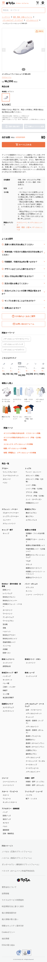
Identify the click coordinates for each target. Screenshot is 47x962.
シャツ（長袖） (31, 485)
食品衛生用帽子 (8, 697)
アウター (5, 468)
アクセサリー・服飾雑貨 (10, 808)
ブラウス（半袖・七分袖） (35, 496)
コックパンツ (30, 663)
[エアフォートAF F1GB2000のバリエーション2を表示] (42, 366)
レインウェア (7, 593)
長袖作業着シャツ (9, 642)
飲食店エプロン (30, 509)
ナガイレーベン (22, 222)
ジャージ (5, 778)
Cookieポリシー (8, 932)
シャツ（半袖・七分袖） (34, 489)
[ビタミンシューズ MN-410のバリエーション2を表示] (21, 367)
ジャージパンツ (8, 785)
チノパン (29, 591)
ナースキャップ (31, 765)
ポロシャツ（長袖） (33, 475)
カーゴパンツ (7, 610)
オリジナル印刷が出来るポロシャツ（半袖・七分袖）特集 (23, 439)
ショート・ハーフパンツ (34, 594)
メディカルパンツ (32, 726)
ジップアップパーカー (11, 516)
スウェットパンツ (9, 523)
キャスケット (7, 680)
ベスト (5, 483)
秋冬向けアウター (9, 635)
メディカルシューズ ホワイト (14, 350)
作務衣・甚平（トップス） (35, 782)
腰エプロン (30, 516)
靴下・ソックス (31, 799)
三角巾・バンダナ (9, 687)
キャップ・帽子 (7, 530)
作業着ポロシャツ (32, 503)
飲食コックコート (8, 659)
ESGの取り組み (8, 945)
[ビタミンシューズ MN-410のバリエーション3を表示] (23, 367)
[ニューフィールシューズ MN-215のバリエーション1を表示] (10, 366)
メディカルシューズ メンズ (13, 344)
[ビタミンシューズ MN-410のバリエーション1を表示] (19, 367)
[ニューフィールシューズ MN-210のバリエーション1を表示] (2, 366)
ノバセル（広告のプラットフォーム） (17, 852)
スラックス (30, 587)
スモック (29, 564)
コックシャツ (7, 663)
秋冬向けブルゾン (9, 597)
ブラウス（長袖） (32, 492)
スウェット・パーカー (10, 509)
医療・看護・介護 (23, 227)
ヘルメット (7, 631)
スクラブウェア (8, 707)
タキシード (7, 479)
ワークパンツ (7, 614)
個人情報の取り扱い (10, 919)
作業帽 (5, 649)
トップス (28, 468)
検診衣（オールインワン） (35, 747)
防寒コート (7, 590)
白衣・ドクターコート (34, 710)
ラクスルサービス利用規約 (13, 900)
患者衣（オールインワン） (35, 743)
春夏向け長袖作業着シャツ (35, 545)
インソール (7, 646)
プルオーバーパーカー (11, 513)
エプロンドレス (31, 520)
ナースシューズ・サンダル (35, 761)
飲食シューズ (29, 673)
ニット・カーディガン (34, 499)
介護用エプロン (31, 750)
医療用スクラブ (7, 704)
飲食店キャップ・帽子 (10, 673)
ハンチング (7, 676)
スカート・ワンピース (10, 791)
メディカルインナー (33, 772)
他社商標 (5, 939)
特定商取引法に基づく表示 (13, 906)
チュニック (30, 717)
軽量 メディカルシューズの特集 (15, 448)
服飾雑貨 (6, 830)
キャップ (6, 533)
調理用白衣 (7, 666)
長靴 (4, 628)
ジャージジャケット (10, 782)
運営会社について (9, 887)
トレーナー (7, 520)
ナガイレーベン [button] (6, 77)
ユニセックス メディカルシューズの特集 (18, 444)
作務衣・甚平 (29, 778)
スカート (6, 795)
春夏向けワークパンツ (34, 577)
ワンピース (7, 799)
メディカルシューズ (33, 757)
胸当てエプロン (31, 513)
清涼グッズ (7, 819)
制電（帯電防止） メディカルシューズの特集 (20, 453)
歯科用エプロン (31, 754)
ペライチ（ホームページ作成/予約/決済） (19, 871)
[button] (39, 31)
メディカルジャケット (34, 713)
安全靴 (5, 624)
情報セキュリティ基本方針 (13, 926)
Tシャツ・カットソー (33, 472)
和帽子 (5, 690)
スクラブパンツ (8, 711)
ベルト (5, 826)
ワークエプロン (8, 621)
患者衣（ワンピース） (34, 736)
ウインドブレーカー (10, 472)
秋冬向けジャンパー (10, 600)
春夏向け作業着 (30, 530)
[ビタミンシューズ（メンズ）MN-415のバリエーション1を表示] (26, 366)
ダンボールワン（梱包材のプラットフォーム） (21, 864)
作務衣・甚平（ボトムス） (35, 785)
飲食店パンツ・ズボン (33, 659)
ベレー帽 (6, 683)
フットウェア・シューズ (33, 791)
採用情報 (5, 894)
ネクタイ (6, 823)
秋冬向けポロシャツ (10, 638)
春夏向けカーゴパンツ (34, 568)
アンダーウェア (8, 617)
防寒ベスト (7, 653)
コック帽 (6, 694)
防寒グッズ (7, 816)
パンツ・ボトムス (31, 584)
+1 (25, 367)
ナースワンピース (32, 768)
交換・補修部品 (8, 833)
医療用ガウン (30, 740)
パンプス (29, 795)
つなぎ (28, 561)
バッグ (5, 812)
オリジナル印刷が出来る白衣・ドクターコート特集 (22, 433)
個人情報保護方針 (9, 913)
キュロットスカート (10, 802)
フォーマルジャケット (11, 475)
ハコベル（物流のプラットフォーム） (17, 858)
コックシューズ (31, 676)
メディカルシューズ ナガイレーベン (16, 339)
